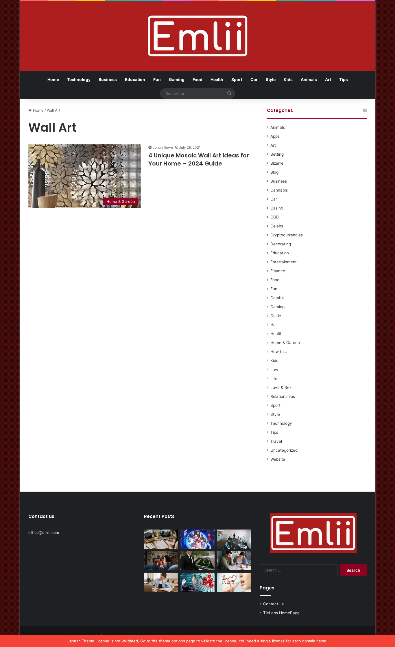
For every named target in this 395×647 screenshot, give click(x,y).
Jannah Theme (81, 641)
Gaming (176, 79)
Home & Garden (285, 342)
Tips (343, 79)
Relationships (282, 396)
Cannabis (279, 190)
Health (217, 79)
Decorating (280, 244)
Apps (275, 136)
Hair (274, 324)
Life (273, 378)
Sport (236, 79)
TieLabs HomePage (281, 613)
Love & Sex (280, 387)
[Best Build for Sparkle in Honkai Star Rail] (197, 539)
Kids (288, 79)
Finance (277, 271)
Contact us (273, 604)
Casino (276, 208)
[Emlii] (197, 35)
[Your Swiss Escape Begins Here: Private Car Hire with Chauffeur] (197, 561)
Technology (79, 79)
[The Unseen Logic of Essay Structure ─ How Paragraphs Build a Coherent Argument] (234, 561)
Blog (274, 172)
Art (328, 79)
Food (197, 79)
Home (53, 79)
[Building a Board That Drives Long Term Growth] (234, 539)
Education (135, 79)
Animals (309, 79)
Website (277, 459)
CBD (274, 217)
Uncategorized (284, 450)
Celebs (276, 226)
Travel (276, 441)
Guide (275, 315)
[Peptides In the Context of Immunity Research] (234, 582)
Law (274, 369)
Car (254, 79)
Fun (157, 79)
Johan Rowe (163, 147)
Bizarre (276, 163)
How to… (278, 351)
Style (271, 79)
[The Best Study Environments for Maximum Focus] (161, 582)
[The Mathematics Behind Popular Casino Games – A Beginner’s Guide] (197, 582)
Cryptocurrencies (286, 235)
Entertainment (283, 262)
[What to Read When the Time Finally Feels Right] (161, 561)
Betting (277, 154)
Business (108, 79)
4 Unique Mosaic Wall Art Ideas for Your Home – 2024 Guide (198, 159)
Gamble (277, 297)
